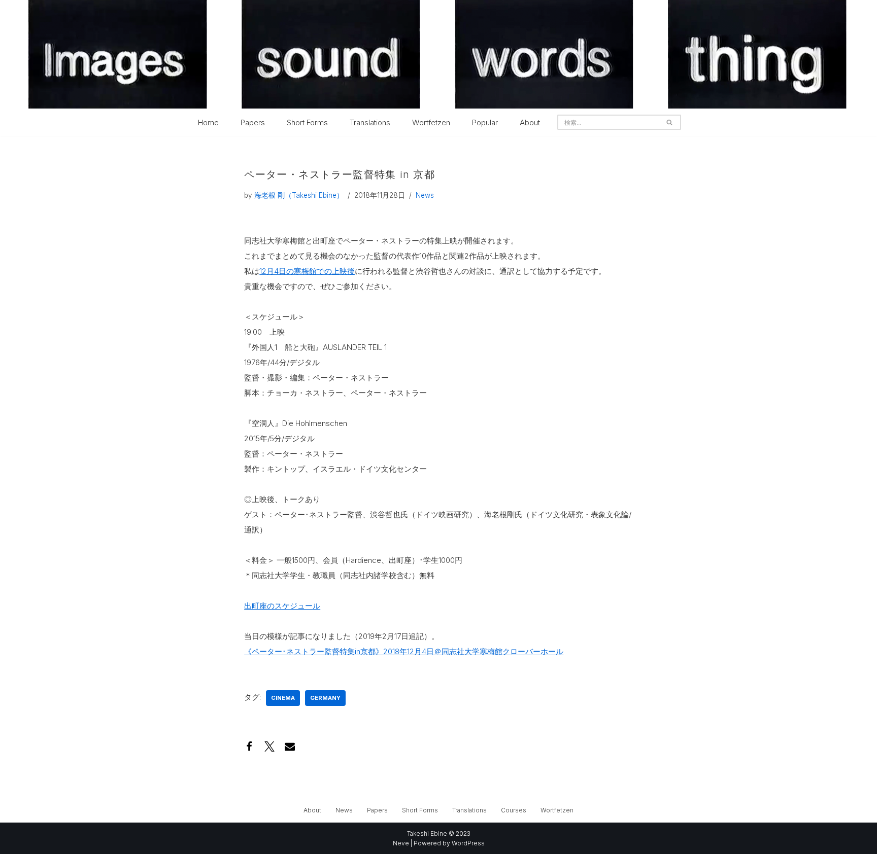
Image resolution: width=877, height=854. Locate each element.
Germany (325, 697)
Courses (513, 810)
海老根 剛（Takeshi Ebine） (299, 195)
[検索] (669, 122)
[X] (269, 746)
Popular (485, 122)
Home (208, 122)
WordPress (468, 843)
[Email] (290, 746)
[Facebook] (249, 746)
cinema (283, 697)
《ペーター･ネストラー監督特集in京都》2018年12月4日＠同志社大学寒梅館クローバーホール (403, 651)
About (530, 122)
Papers (253, 122)
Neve (401, 843)
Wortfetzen (431, 122)
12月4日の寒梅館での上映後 (307, 271)
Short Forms (307, 122)
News (425, 195)
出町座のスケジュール (282, 606)
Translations (370, 122)
